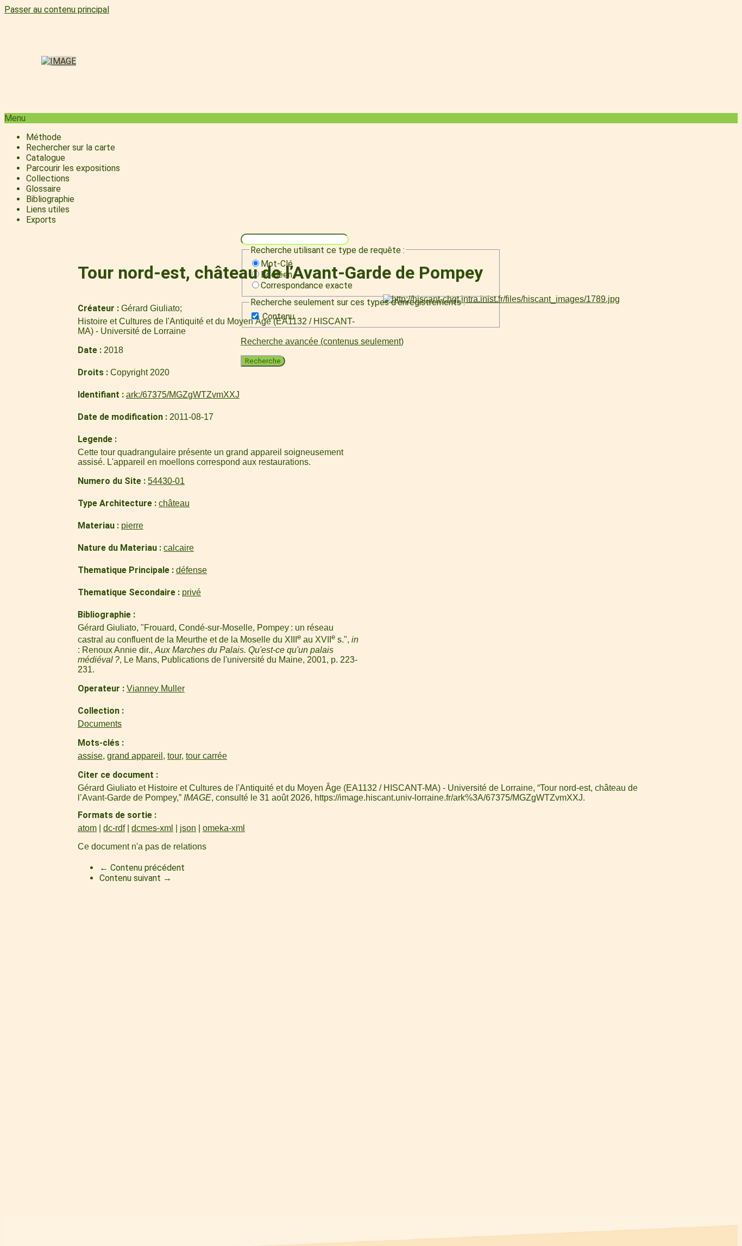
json (188, 828)
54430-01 (166, 481)
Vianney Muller (156, 688)
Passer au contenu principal (56, 9)
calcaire (179, 547)
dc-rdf (114, 828)
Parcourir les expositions (73, 168)
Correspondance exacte (307, 285)
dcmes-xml (152, 828)
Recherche (263, 361)
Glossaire (43, 189)
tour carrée (206, 755)
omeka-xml (224, 828)
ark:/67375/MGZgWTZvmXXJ (183, 394)
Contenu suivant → (135, 878)
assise (90, 755)
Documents (100, 723)
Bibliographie (50, 199)
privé (191, 592)
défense (191, 570)
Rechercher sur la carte (70, 147)
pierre (132, 525)
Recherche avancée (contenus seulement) (322, 341)
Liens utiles (48, 209)
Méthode (43, 137)
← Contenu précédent (142, 868)
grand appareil (135, 755)
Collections (48, 178)
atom (87, 828)
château (174, 503)
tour (174, 755)
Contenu (278, 316)
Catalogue (45, 158)
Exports (41, 220)
